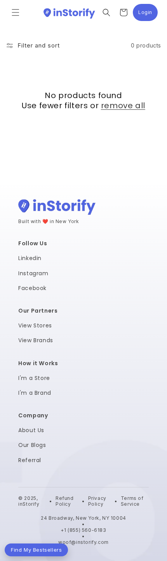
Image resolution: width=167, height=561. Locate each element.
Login (148, 14)
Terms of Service (132, 501)
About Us (31, 430)
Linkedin (30, 258)
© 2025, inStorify (29, 501)
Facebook (32, 288)
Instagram (33, 273)
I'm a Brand (34, 393)
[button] (15, 12)
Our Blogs (32, 445)
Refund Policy (65, 501)
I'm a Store (34, 378)
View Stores (35, 325)
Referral (29, 460)
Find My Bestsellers (36, 550)
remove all (123, 105)
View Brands (35, 340)
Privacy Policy (97, 501)
